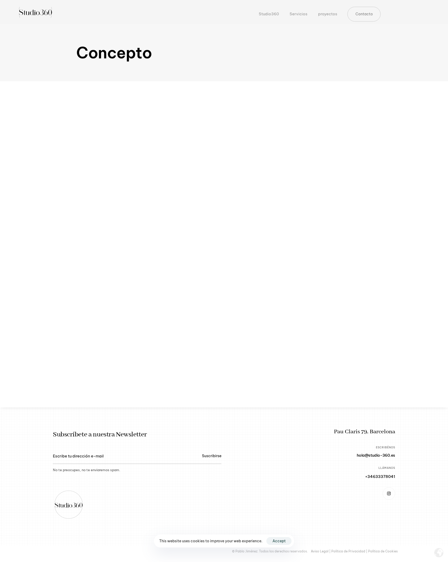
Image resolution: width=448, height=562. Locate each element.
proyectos (325, 13)
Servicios (295, 13)
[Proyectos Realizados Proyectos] (224, 244)
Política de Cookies (383, 551)
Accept (279, 541)
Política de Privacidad (348, 551)
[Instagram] (389, 493)
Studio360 (269, 13)
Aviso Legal (319, 551)
